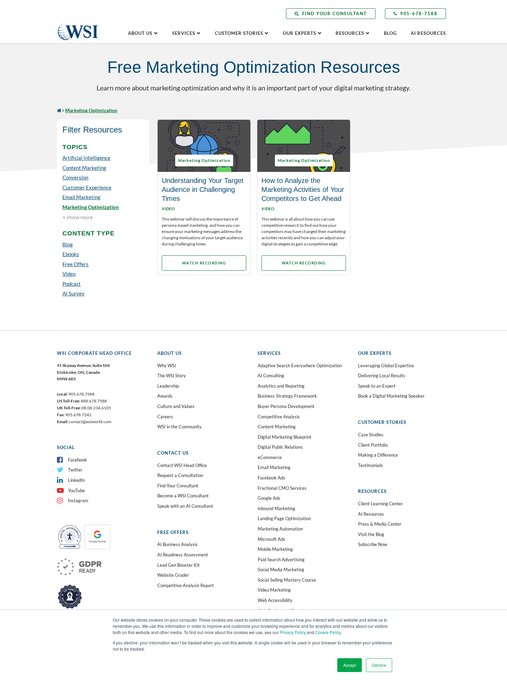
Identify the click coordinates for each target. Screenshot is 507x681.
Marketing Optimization (90, 207)
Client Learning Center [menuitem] (380, 503)
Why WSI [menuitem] (166, 365)
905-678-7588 (418, 13)
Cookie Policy (328, 632)
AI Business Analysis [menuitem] (177, 544)
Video (69, 274)
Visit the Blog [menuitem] (371, 534)
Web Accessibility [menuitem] (275, 600)
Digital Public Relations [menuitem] (280, 447)
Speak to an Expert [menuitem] (377, 386)
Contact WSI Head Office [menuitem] (182, 465)
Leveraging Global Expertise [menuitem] (386, 365)
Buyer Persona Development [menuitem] (286, 406)
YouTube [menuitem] (76, 490)
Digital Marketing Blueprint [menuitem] (284, 437)
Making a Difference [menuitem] (378, 455)
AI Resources (428, 33)
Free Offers (75, 264)
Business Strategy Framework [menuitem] (287, 396)
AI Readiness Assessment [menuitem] (182, 554)
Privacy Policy (293, 632)
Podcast (71, 283)
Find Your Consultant (334, 13)
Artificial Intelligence (86, 158)
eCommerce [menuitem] (270, 457)
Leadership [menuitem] (168, 386)
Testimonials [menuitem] (370, 465)
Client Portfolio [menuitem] (373, 445)
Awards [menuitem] (164, 396)
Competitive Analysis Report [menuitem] (185, 585)
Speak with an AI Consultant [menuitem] (185, 506)
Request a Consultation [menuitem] (180, 475)
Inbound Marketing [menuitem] (276, 508)
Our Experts (299, 33)
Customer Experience (86, 187)
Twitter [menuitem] (75, 470)
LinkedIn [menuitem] (76, 480)
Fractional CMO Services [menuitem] (282, 488)
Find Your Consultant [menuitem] (177, 485)
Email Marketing (81, 197)
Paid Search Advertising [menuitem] (281, 559)
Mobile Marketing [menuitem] (275, 549)
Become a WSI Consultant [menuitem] (183, 495)
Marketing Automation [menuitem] (280, 529)
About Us (140, 33)
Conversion (75, 177)
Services (183, 33)
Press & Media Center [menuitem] (379, 524)
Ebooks (70, 254)
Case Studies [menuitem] (371, 434)
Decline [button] (379, 665)
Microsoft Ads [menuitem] (271, 539)
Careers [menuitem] (165, 416)
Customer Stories (239, 33)
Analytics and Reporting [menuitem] (281, 386)
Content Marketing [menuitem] (277, 426)
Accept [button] (349, 665)
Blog (390, 33)
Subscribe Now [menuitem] (372, 544)
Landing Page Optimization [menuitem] (284, 518)
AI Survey (73, 293)
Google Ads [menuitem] (269, 498)
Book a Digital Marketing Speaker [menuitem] (391, 396)
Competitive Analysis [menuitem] (279, 416)
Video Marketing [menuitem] (274, 590)
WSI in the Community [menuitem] (179, 426)
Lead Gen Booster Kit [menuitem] (178, 565)
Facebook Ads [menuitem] (271, 477)
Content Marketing (84, 167)
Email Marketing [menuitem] (274, 467)
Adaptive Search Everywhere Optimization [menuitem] (300, 365)
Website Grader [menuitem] (173, 575)
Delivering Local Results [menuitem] (381, 375)
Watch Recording (204, 263)
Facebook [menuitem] (77, 460)
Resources (350, 33)
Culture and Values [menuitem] (176, 406)
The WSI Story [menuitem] (171, 375)
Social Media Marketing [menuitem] (281, 569)
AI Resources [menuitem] (371, 514)
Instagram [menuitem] (78, 500)
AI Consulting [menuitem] (271, 375)
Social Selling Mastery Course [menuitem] (287, 580)
